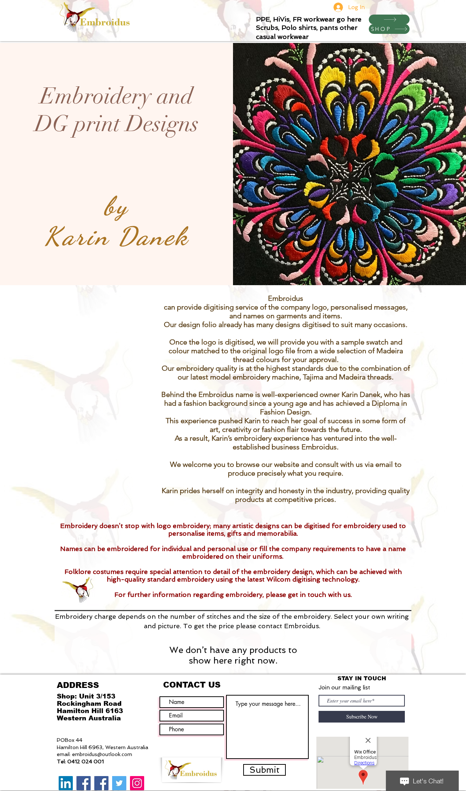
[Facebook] (83, 783)
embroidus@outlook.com (102, 754)
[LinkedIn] (66, 783)
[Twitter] (119, 783)
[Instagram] (137, 783)
